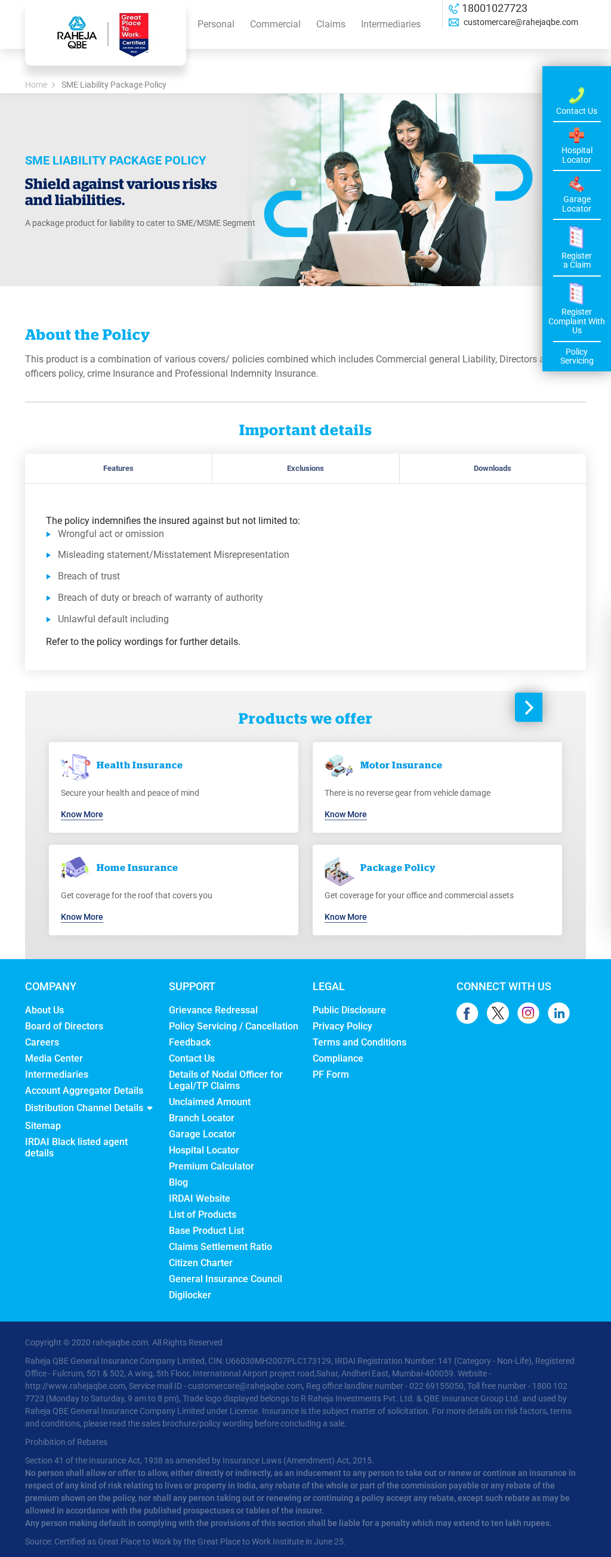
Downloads (492, 468)
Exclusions (305, 468)
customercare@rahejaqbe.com (520, 22)
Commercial (275, 24)
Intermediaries (391, 24)
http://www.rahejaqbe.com (75, 1386)
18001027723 (494, 8)
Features (118, 468)
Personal (216, 24)
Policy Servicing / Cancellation (233, 1026)
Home (36, 84)
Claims (330, 24)
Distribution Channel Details (84, 1108)
